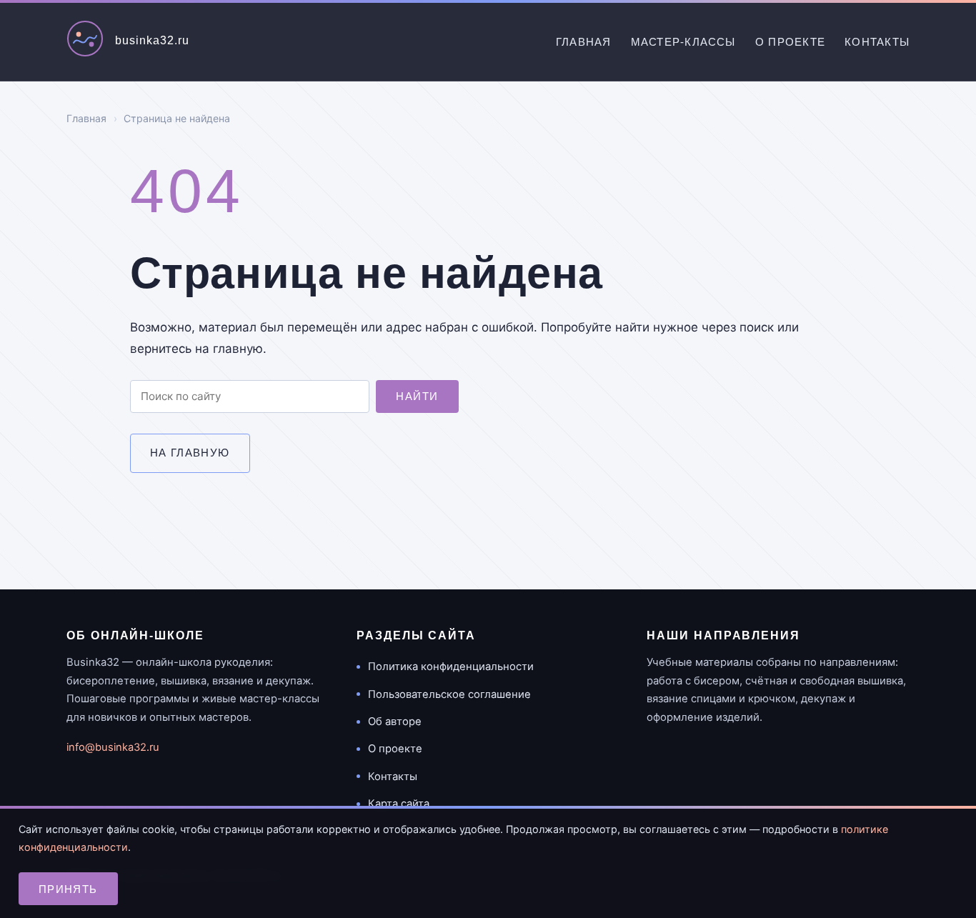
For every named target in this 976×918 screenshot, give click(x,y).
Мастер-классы (683, 42)
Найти (417, 396)
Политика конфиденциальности (451, 666)
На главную (190, 452)
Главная (584, 42)
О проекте (790, 42)
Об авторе (395, 721)
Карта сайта (398, 803)
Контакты (877, 42)
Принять (68, 889)
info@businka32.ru (112, 747)
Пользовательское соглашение (449, 694)
